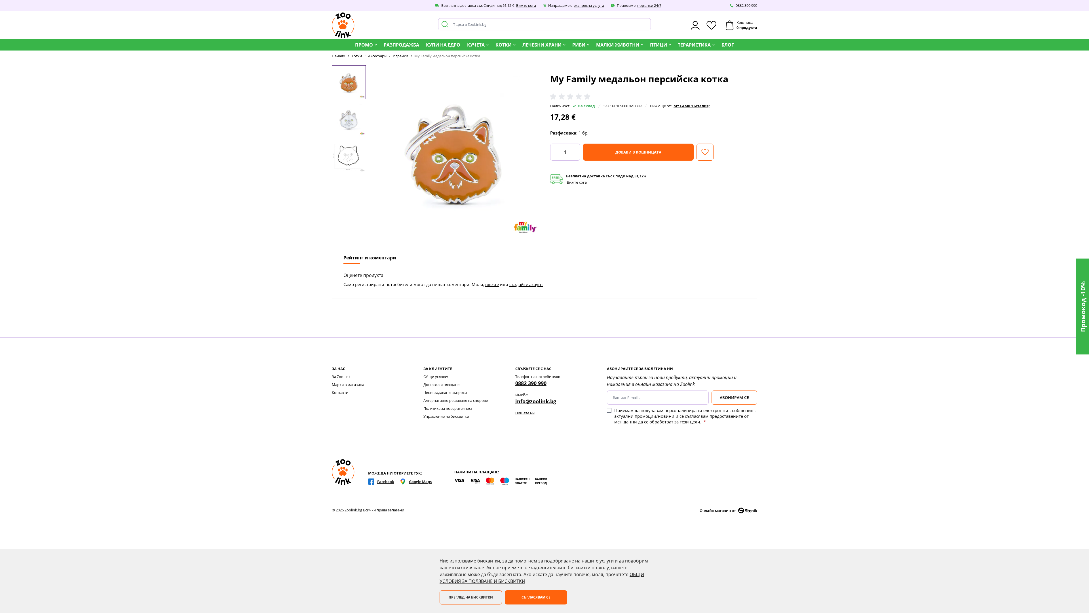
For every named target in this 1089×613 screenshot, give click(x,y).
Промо (364, 45)
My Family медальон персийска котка (447, 55)
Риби (578, 45)
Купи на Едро (443, 45)
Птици (658, 45)
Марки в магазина (348, 384)
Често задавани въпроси (445, 392)
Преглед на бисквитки (471, 597)
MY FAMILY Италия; (692, 105)
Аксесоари (377, 55)
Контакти (340, 392)
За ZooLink (341, 376)
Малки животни (617, 45)
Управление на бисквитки (446, 416)
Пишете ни (525, 412)
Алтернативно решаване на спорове (455, 400)
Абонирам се (734, 397)
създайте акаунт (526, 284)
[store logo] (343, 25)
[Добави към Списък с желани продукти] (705, 152)
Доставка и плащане (441, 384)
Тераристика (694, 45)
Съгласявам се (536, 597)
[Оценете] (571, 97)
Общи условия (436, 376)
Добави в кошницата (638, 152)
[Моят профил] (695, 25)
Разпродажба (401, 45)
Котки (503, 45)
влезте (492, 284)
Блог (727, 45)
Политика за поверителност (447, 408)
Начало (338, 55)
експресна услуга (589, 5)
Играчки (400, 55)
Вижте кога (526, 5)
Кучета (476, 45)
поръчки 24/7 (649, 5)
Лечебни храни (542, 45)
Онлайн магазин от (718, 510)
